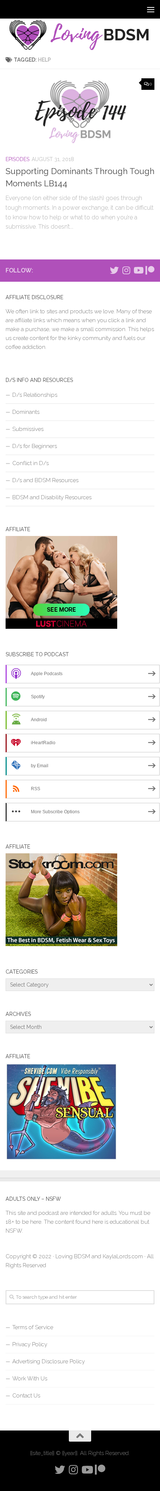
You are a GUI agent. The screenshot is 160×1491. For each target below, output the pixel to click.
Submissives (28, 429)
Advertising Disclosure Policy (48, 1361)
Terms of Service (32, 1327)
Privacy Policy (29, 1344)
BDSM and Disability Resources (52, 497)
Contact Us (26, 1395)
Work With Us (29, 1378)
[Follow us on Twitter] (114, 270)
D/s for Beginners (34, 446)
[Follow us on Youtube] (138, 270)
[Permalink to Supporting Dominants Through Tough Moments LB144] (80, 112)
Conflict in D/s (30, 463)
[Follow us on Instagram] (126, 270)
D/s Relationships (34, 395)
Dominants (25, 412)
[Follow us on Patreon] (149, 270)
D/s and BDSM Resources (45, 480)
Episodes (17, 159)
